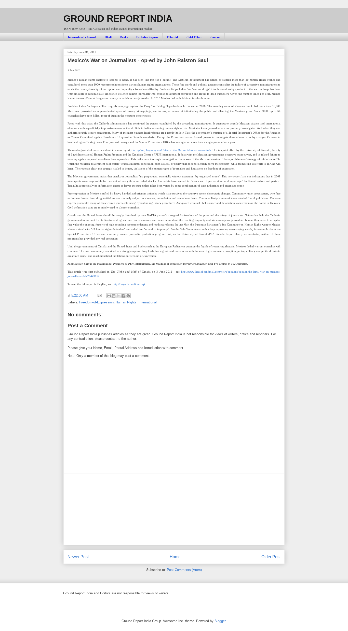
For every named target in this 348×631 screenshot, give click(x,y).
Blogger (220, 621)
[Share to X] (118, 295)
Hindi (108, 37)
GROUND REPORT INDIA (117, 18)
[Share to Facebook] (123, 295)
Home (175, 557)
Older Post (270, 557)
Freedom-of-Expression (96, 302)
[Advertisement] (174, 509)
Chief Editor (194, 37)
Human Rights (126, 302)
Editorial (172, 37)
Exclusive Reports (147, 37)
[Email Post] (99, 295)
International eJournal (82, 37)
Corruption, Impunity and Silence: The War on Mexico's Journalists (171, 149)
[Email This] (108, 295)
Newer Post (78, 557)
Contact (215, 37)
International (148, 302)
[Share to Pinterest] (128, 295)
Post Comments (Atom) (184, 570)
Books (124, 37)
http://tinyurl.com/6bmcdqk (129, 284)
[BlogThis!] (113, 295)
